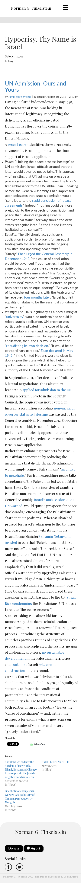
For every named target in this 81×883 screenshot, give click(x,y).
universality (14, 317)
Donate (13, 848)
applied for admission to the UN (47, 390)
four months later (37, 297)
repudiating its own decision (27, 346)
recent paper (18, 144)
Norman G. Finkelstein (31, 8)
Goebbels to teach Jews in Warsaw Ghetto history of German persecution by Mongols (20, 796)
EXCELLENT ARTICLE (55, 762)
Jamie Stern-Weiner (19, 97)
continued (19, 664)
